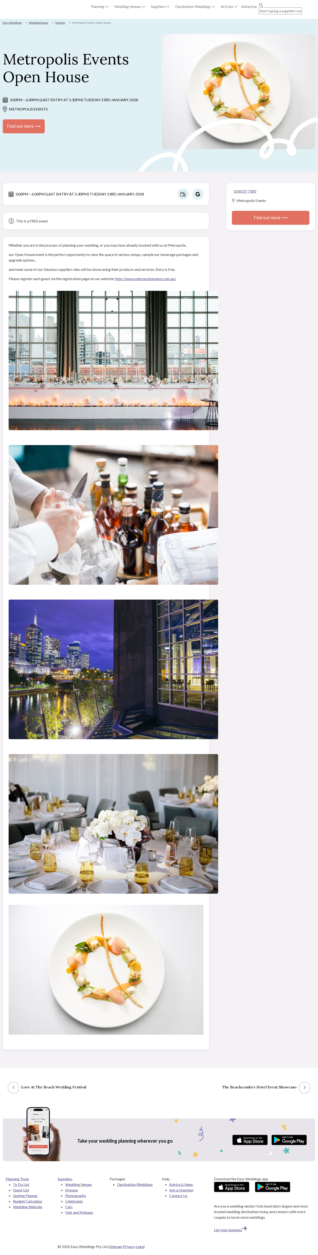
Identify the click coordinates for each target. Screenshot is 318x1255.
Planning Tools (17, 1179)
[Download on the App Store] (250, 1140)
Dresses (71, 1190)
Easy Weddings (12, 22)
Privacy (129, 1246)
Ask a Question (181, 1190)
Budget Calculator (27, 1201)
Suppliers (65, 1179)
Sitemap (115, 1246)
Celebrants (74, 1201)
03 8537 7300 (245, 191)
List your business (228, 1230)
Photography (75, 1195)
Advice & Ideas (181, 1184)
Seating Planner (25, 1195)
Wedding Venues (78, 1184)
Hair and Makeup (79, 1212)
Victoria (60, 22)
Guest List (21, 1190)
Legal (140, 1246)
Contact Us (178, 1195)
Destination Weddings (135, 1184)
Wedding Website (27, 1207)
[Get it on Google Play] (289, 1140)
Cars (69, 1207)
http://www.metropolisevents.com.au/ (145, 278)
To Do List (21, 1184)
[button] (100, 6)
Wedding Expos (38, 22)
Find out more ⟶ (24, 126)
